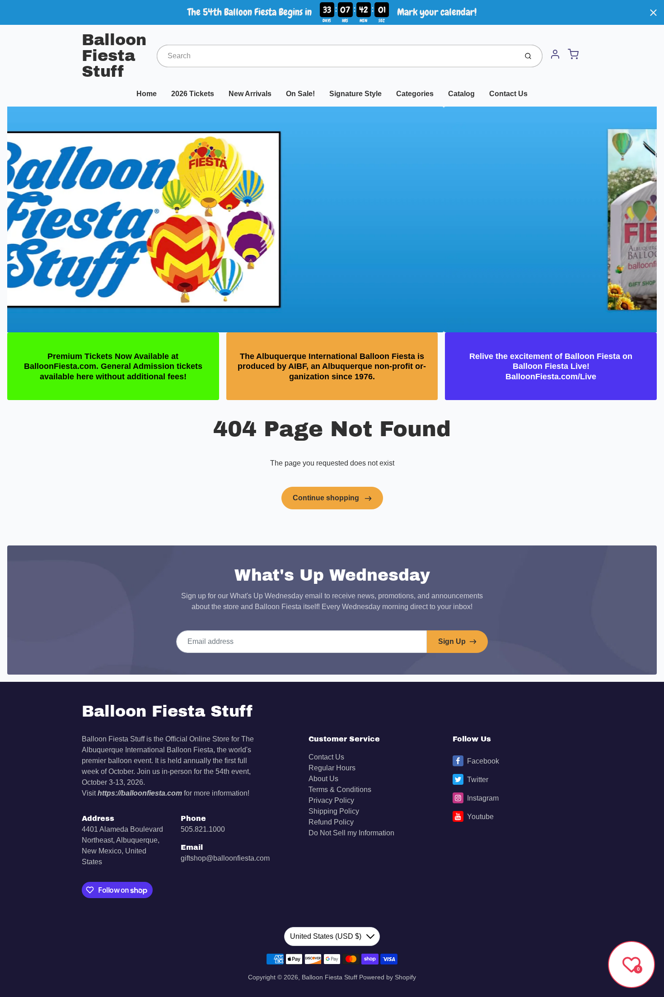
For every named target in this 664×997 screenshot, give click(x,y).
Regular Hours (332, 768)
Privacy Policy (331, 800)
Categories (415, 94)
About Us (323, 779)
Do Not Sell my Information (351, 833)
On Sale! (300, 94)
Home (146, 94)
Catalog (461, 94)
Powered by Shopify (387, 977)
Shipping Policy (334, 811)
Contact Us (508, 94)
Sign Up (452, 641)
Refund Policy (331, 822)
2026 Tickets (192, 94)
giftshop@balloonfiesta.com (225, 858)
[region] (332, 12)
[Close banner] (653, 12)
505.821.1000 (203, 829)
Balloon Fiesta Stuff (114, 55)
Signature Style (355, 94)
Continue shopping (327, 498)
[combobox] (336, 56)
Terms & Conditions (340, 789)
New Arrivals (250, 94)
